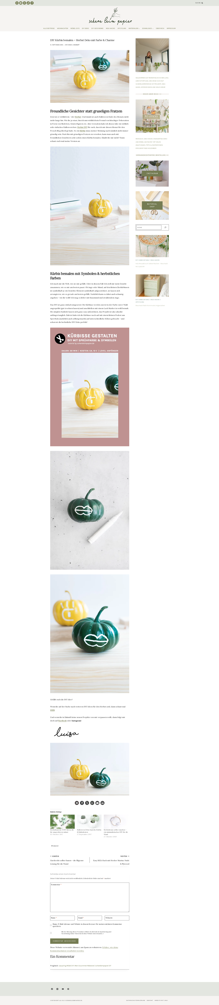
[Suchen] (165, 227)
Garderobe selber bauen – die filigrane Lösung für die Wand (67, 860)
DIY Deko (85, 28)
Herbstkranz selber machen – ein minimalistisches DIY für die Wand (116, 832)
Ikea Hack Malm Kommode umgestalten (150, 305)
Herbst (76, 45)
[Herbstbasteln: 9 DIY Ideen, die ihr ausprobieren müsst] (62, 822)
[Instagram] (17, 3)
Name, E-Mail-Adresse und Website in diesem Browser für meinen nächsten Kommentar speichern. (87, 925)
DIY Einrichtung (142, 260)
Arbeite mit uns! (161, 1000)
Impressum (171, 28)
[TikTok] (28, 3)
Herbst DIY (82, 127)
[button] (77, 803)
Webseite (109, 918)
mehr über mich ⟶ (152, 94)
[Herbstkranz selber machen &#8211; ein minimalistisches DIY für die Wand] (116, 822)
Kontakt (150, 1000)
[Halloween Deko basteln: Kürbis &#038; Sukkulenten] (89, 822)
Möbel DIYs (75, 28)
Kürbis (82, 131)
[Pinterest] (24, 3)
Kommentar (56, 885)
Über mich (160, 28)
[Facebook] (32, 3)
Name (54, 918)
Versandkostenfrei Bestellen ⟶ (152, 155)
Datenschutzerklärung (135, 1000)
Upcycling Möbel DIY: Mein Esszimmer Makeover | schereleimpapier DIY (85, 966)
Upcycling (122, 28)
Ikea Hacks (110, 28)
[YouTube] (20, 3)
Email (81, 918)
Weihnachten (62, 28)
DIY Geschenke (97, 28)
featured (54, 846)
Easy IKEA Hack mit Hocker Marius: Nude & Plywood (111, 860)
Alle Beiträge (49, 28)
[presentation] (152, 246)
